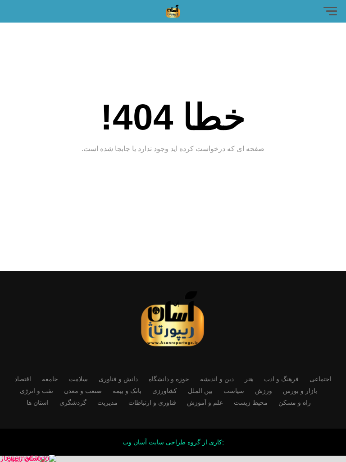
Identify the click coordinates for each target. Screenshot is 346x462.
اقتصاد (22, 379)
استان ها (38, 402)
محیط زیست (251, 402)
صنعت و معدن (83, 390)
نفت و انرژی (36, 390)
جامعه (50, 379)
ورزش (263, 390)
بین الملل (200, 390)
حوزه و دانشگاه (169, 379)
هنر (249, 379)
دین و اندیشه (217, 379)
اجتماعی (321, 379)
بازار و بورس (300, 390)
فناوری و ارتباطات (152, 402)
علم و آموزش (205, 402)
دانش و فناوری (118, 379)
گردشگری (72, 402)
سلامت (78, 379)
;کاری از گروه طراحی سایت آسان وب (173, 442)
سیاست (233, 390)
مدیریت (107, 402)
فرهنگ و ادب (281, 379)
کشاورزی (164, 390)
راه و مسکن (294, 402)
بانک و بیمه (127, 390)
